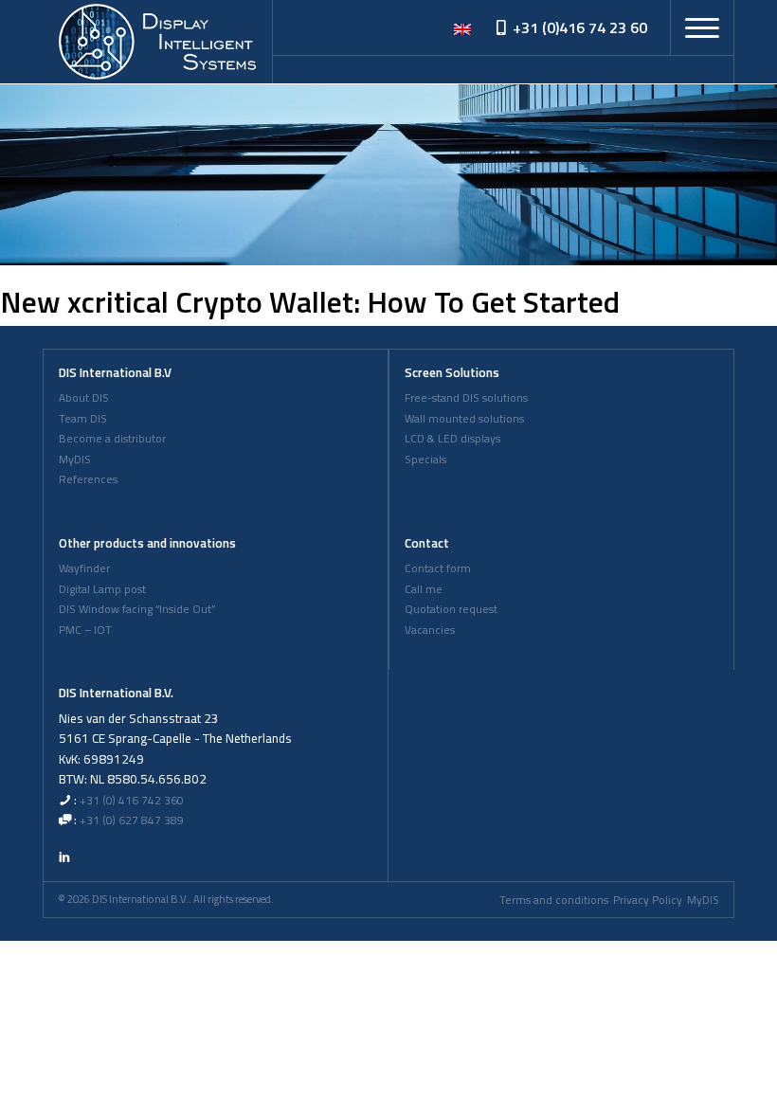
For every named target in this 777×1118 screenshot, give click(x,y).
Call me (424, 589)
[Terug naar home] (157, 41)
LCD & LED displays (452, 438)
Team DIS (83, 418)
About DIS (84, 397)
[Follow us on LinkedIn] (64, 856)
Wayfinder (84, 568)
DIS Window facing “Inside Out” (137, 609)
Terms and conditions (553, 900)
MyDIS (75, 459)
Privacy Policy (647, 900)
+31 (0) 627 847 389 (132, 820)
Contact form (438, 568)
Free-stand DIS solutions (466, 397)
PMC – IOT (85, 630)
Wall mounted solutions (464, 418)
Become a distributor (112, 438)
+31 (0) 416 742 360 (132, 800)
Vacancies (430, 630)
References (88, 479)
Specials (425, 459)
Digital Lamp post (102, 589)
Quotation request (451, 609)
